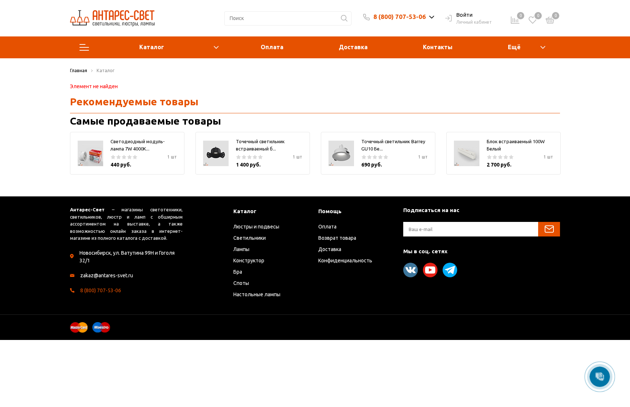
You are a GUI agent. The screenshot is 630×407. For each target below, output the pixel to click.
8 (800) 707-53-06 (399, 16)
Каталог (151, 47)
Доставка (353, 47)
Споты (241, 283)
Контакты (437, 47)
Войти (464, 15)
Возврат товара (337, 238)
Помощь (330, 211)
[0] (550, 21)
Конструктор (248, 260)
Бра (237, 272)
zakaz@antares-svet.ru (106, 275)
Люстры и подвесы (256, 227)
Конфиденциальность (345, 260)
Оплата (272, 47)
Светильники (249, 238)
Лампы (241, 249)
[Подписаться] (549, 229)
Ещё (514, 47)
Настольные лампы (256, 294)
